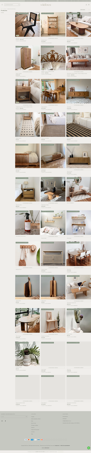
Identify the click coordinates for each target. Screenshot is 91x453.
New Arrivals (33, 423)
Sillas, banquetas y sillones (35, 418)
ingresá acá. (57, 445)
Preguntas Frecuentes (35, 429)
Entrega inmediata (34, 425)
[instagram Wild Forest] (2, 420)
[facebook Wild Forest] (5, 420)
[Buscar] (19, 5)
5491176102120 (65, 416)
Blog (32, 433)
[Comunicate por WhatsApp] (88, 448)
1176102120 (64, 418)
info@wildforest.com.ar (67, 420)
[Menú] (2, 4)
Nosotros (32, 427)
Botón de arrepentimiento (65, 445)
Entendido (61, 451)
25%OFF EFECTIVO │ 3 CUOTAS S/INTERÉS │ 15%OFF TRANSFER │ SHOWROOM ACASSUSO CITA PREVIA (37, 0)
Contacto (33, 431)
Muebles (2, 12)
